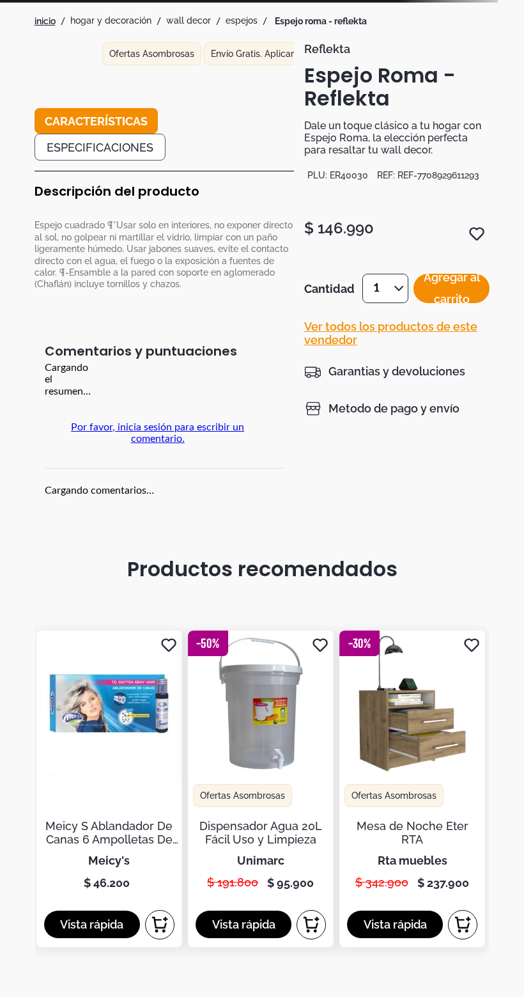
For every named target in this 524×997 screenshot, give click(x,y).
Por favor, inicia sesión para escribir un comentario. (157, 433)
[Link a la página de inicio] (45, 21)
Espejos (242, 20)
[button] (384, 371)
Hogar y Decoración (110, 20)
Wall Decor (188, 20)
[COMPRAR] (159, 924)
